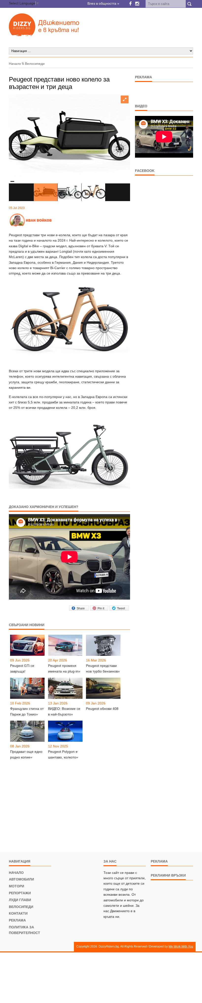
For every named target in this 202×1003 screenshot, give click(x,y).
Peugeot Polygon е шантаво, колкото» (63, 754)
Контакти (18, 913)
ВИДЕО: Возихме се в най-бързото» (64, 711)
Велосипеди (35, 64)
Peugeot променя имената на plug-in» (64, 668)
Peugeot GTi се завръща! (22, 668)
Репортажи (20, 893)
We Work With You (180, 946)
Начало (15, 64)
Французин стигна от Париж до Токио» (27, 711)
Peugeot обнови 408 (102, 709)
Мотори (16, 886)
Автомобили (21, 879)
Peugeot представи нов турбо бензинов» (103, 668)
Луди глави (20, 900)
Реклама (17, 920)
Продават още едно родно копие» (26, 754)
